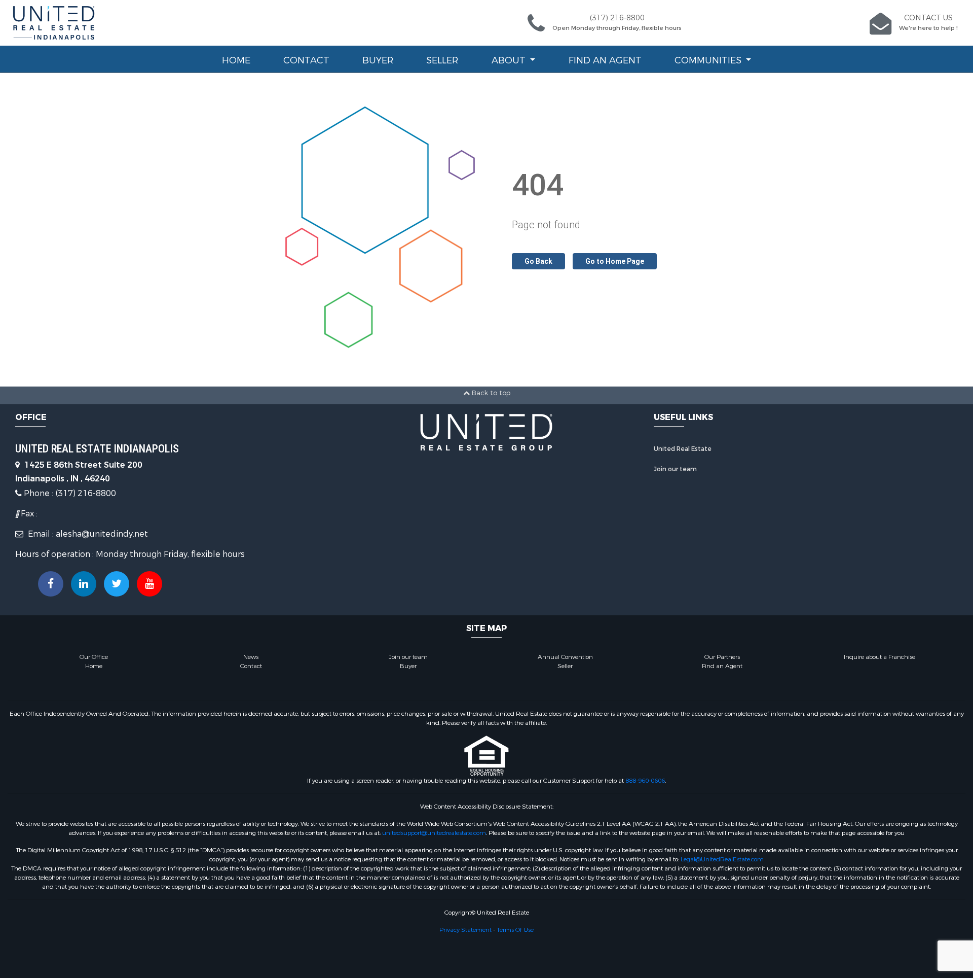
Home (236, 60)
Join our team (675, 469)
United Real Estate (683, 449)
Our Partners (722, 657)
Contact (306, 60)
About (510, 60)
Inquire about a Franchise (879, 657)
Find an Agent (605, 60)
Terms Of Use (515, 930)
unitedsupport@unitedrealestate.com (434, 833)
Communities (709, 60)
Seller (442, 60)
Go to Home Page (614, 261)
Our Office (94, 657)
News (250, 657)
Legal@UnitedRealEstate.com (722, 859)
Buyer (377, 60)
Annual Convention (565, 657)
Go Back (538, 261)
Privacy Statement (465, 930)
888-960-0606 (645, 781)
